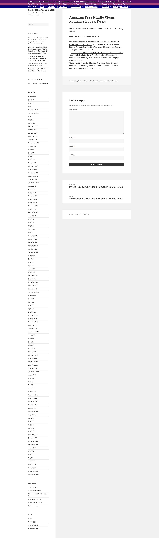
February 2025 (32, 126)
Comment (73, 110)
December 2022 (33, 203)
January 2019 (32, 358)
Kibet (85, 81)
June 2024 (31, 153)
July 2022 (31, 219)
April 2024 (31, 159)
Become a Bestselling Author (84, 1)
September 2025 (33, 113)
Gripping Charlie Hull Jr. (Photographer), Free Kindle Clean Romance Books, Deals (37, 58)
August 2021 (32, 256)
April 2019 (31, 348)
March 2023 (32, 193)
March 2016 (32, 464)
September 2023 (33, 183)
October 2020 (32, 289)
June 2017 (31, 421)
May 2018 (31, 385)
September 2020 (33, 292)
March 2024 (32, 163)
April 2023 (31, 189)
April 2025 (31, 123)
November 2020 (33, 285)
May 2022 (31, 226)
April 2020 (31, 309)
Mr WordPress (32, 84)
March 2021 (32, 272)
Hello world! (44, 84)
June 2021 (31, 262)
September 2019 (33, 332)
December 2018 (33, 362)
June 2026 (31, 103)
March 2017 (32, 431)
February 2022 (32, 236)
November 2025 (33, 110)
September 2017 (33, 411)
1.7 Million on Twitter (107, 1)
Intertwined (74, 63)
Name (72, 138)
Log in (30, 519)
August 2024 (32, 146)
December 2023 (33, 173)
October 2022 (32, 209)
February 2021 (32, 275)
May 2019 (31, 345)
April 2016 (31, 461)
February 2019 (32, 355)
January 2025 (32, 130)
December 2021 (33, 242)
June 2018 (31, 382)
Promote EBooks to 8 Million (39, 1)
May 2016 (31, 458)
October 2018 (32, 368)
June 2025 (31, 116)
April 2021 (31, 269)
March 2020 (32, 312)
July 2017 (31, 418)
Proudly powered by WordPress (79, 214)
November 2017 (33, 405)
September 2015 (33, 474)
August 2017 (32, 415)
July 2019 (31, 338)
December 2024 (33, 133)
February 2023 (32, 196)
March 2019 (32, 352)
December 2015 (33, 471)
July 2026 (31, 100)
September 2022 (33, 212)
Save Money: (33, 4)
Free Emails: (33, 7)
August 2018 (32, 375)
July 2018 (31, 378)
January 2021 (32, 279)
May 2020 (31, 305)
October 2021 (32, 249)
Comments (33, 525)
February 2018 (32, 395)
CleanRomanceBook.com (41, 9)
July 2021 (31, 259)
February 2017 (32, 435)
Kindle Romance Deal (35, 502)
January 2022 (32, 239)
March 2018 (32, 391)
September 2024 (33, 143)
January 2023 (32, 199)
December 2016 (33, 441)
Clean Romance (33, 487)
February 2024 (32, 166)
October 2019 (32, 328)
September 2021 (33, 252)
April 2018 (31, 388)
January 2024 (32, 169)
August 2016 (32, 448)
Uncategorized (33, 506)
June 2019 (31, 342)
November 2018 (33, 365)
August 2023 (32, 186)
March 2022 (32, 232)
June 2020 (31, 302)
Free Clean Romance (34, 499)
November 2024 (33, 136)
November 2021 (33, 246)
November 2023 (33, 176)
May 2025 (31, 120)
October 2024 (32, 140)
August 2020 (32, 295)
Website (72, 155)
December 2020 (33, 282)
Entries (31, 522)
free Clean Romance (111, 81)
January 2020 (32, 319)
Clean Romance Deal (34, 491)
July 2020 (31, 299)
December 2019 (33, 322)
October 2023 (32, 179)
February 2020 (32, 315)
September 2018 (33, 372)
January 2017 (32, 438)
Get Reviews (124, 1)
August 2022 (32, 216)
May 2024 (31, 156)
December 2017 (33, 401)
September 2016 (33, 445)
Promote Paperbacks (61, 1)
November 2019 (33, 325)
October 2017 (32, 408)
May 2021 (31, 266)
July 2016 (31, 451)
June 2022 (31, 222)
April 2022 (31, 229)
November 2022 (33, 206)
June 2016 (31, 454)
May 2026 (31, 106)
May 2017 (31, 425)
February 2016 (32, 468)
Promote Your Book (83, 28)
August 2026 (32, 96)
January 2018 (32, 398)
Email (72, 146)
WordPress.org (33, 528)
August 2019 (32, 335)
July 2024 (31, 149)
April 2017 (31, 428)
